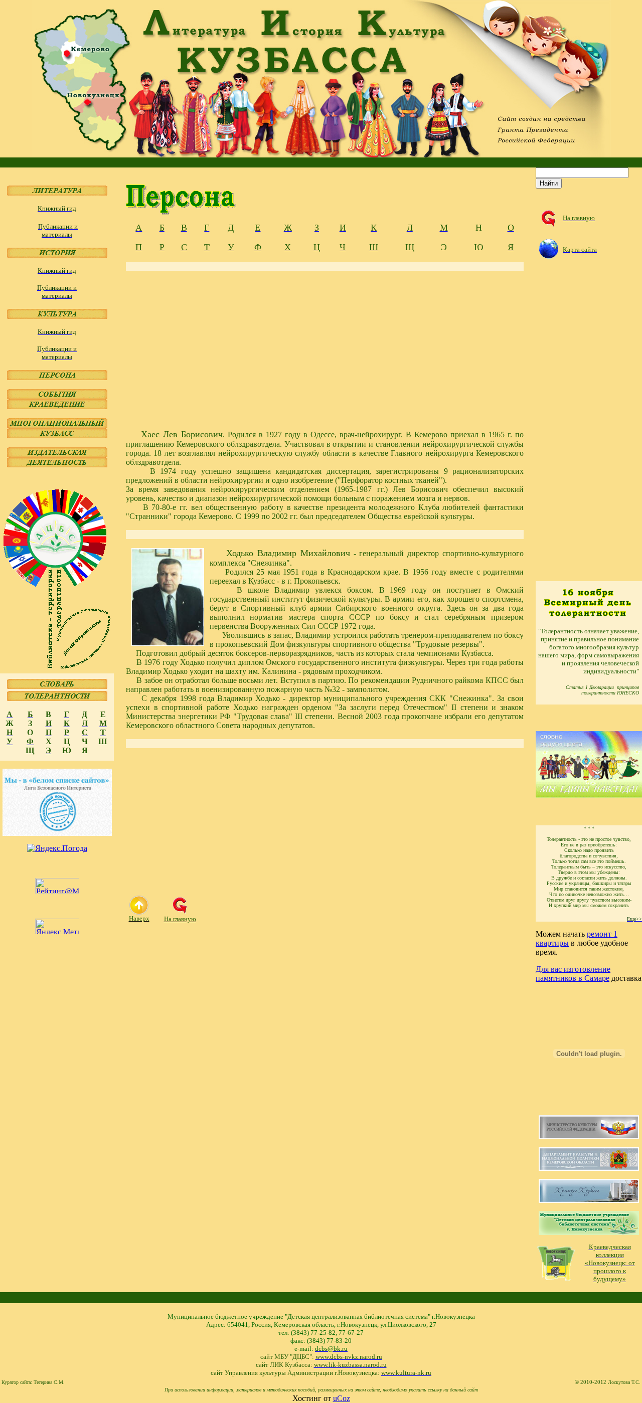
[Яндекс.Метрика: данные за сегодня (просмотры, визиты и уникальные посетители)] (57, 926)
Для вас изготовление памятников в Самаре (573, 973)
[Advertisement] (325, 350)
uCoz (341, 1398)
